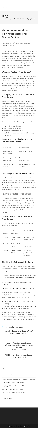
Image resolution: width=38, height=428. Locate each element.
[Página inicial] (2, 19)
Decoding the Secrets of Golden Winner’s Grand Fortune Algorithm (19, 332)
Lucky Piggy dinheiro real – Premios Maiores (14, 386)
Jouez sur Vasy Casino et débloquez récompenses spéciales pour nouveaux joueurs (19, 345)
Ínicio (4, 7)
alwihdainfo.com (24, 85)
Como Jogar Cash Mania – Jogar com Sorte (13, 392)
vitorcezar (7, 43)
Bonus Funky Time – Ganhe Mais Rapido (13, 389)
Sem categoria (9, 45)
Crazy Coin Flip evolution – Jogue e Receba (13, 382)
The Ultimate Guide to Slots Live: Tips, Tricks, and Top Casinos (18, 379)
